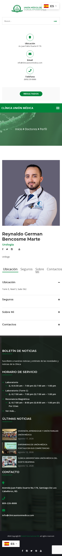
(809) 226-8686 (30, 79)
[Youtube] (40, 550)
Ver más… (10, 410)
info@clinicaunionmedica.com (30, 63)
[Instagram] (27, 550)
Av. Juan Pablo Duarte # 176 (30, 46)
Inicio (18, 129)
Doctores (31, 129)
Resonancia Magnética (17, 399)
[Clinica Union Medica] (31, 8)
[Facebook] (22, 550)
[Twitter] (31, 550)
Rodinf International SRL (30, 536)
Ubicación (10, 269)
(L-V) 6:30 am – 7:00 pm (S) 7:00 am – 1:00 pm (32, 385)
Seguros (26, 269)
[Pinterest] (36, 550)
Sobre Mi (39, 270)
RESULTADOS (31, 93)
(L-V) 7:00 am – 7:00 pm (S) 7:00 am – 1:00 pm (32, 394)
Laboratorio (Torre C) (16, 390)
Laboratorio (11, 382)
